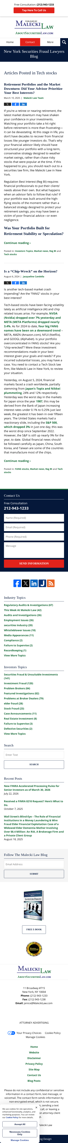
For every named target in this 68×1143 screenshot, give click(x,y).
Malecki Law (45, 1125)
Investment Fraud (18, 683)
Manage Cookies (35, 1037)
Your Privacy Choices (29, 1033)
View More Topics (15, 655)
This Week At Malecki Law (22, 610)
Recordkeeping (15, 650)
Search (34, 764)
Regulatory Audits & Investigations (28, 605)
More (50, 42)
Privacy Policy (34, 1064)
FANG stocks (22, 468)
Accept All (19, 1124)
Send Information (34, 563)
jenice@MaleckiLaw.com (38, 1003)
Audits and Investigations (22, 615)
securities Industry (18, 625)
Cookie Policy (53, 1033)
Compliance (13, 640)
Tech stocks (10, 254)
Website (34, 1052)
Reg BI (52, 250)
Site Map (34, 1069)
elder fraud (13, 703)
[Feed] (51, 583)
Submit (34, 874)
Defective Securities (18, 728)
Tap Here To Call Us (34, 10)
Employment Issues (19, 620)
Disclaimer (34, 1058)
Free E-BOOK (34, 929)
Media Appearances (19, 635)
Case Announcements (20, 713)
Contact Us (34, 1075)
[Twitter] (25, 583)
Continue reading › (17, 243)
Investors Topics (24, 250)
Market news (41, 250)
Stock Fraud (14, 708)
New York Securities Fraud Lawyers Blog (34, 27)
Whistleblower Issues (20, 630)
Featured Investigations (21, 693)
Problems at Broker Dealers (23, 698)
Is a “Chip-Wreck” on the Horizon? (30, 271)
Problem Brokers (17, 688)
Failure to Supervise (18, 645)
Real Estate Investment (20, 718)
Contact (30, 42)
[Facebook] (17, 583)
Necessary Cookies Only (19, 1133)
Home (10, 42)
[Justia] (42, 583)
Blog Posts (34, 1081)
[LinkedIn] (34, 583)
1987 (39, 401)
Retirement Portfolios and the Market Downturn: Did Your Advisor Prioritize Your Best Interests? (33, 88)
